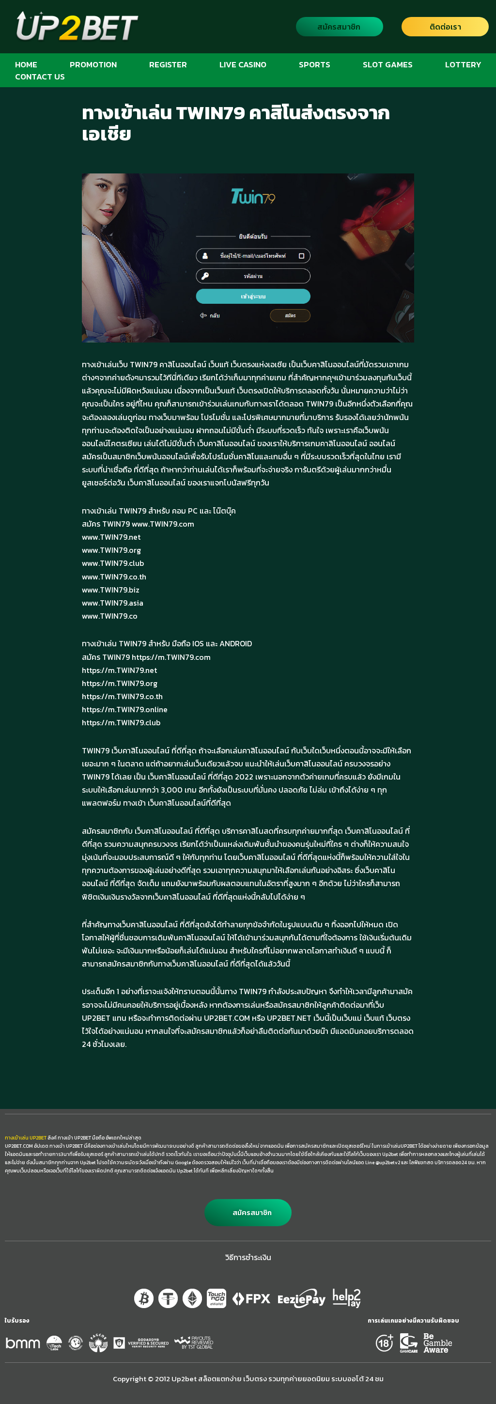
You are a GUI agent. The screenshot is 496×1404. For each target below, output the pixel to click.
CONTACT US (40, 76)
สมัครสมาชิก (338, 26)
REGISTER (168, 64)
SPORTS (314, 64)
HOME (26, 64)
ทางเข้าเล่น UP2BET (25, 1137)
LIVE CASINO (242, 64)
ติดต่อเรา (445, 26)
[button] (248, 1212)
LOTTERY (463, 64)
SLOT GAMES (388, 64)
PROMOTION (93, 64)
